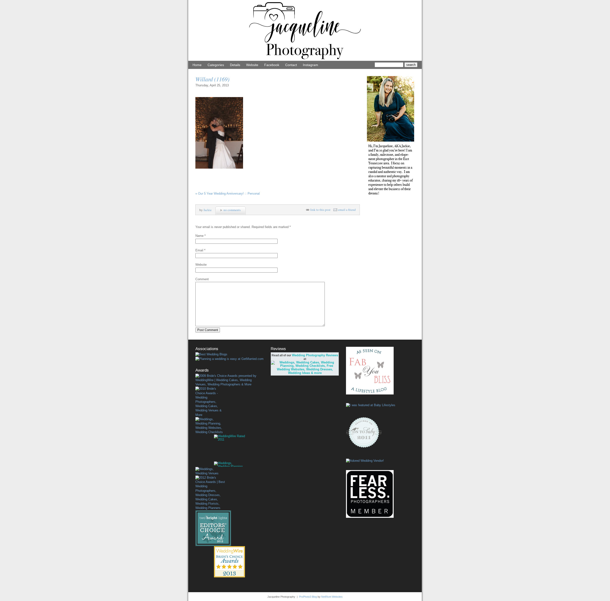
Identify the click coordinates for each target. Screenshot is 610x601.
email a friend (347, 209)
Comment (202, 279)
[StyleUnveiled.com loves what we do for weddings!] (365, 460)
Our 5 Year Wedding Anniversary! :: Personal (227, 193)
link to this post (320, 209)
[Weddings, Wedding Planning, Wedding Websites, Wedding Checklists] (210, 426)
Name (199, 236)
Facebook (271, 65)
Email (199, 250)
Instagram (310, 65)
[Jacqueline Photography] (305, 60)
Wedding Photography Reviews (315, 355)
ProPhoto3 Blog (308, 596)
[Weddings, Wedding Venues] (210, 471)
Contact (291, 65)
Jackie (207, 210)
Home (197, 65)
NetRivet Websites (332, 596)
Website (252, 65)
